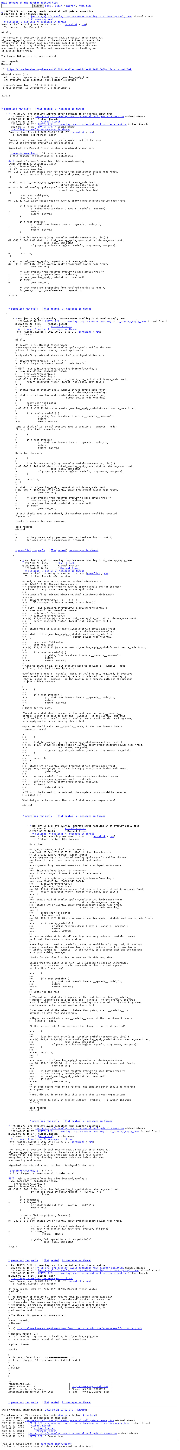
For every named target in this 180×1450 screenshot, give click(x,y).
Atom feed (85, 6)
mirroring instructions (56, 1443)
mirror (70, 6)
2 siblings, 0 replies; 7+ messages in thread (42, 1139)
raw (84, 24)
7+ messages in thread (69, 109)
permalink (71, 24)
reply (27, 109)
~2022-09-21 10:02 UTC (58, 1410)
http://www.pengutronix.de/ (90, 1386)
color (58, 6)
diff (11, 161)
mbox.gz (63, 1415)
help (48, 6)
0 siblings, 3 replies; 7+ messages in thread (35, 22)
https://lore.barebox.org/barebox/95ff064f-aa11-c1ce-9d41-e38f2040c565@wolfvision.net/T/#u (69, 69)
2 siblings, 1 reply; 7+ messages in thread (40, 129)
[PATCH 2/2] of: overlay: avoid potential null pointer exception (82, 124)
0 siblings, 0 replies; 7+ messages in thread (63, 833)
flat (39, 109)
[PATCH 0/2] (45, 127)
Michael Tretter (61, 326)
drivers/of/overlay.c (24, 153)
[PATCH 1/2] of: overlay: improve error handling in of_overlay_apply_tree (81, 16)
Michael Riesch (50, 121)
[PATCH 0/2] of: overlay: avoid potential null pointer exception (79, 116)
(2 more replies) (42, 19)
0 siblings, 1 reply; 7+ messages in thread (47, 329)
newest (81, 1410)
